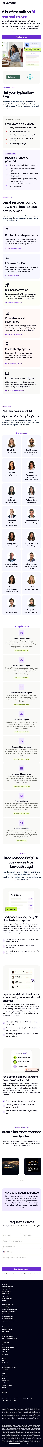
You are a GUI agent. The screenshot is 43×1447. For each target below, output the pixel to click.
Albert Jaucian (31, 564)
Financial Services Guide (14, 1443)
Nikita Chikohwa (31, 543)
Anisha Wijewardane (31, 499)
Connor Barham (11, 564)
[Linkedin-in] (7, 1400)
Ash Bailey (31, 587)
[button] (20, 1180)
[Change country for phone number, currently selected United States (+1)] (4, 1252)
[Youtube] (14, 1400)
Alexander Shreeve (31, 520)
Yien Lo (11, 498)
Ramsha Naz (31, 610)
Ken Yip (11, 610)
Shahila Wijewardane (11, 588)
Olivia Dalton (11, 450)
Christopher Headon (11, 521)
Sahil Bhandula (31, 450)
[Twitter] (3, 1400)
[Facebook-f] (11, 1400)
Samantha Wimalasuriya (31, 474)
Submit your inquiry (21, 1269)
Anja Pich (11, 473)
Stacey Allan (11, 543)
